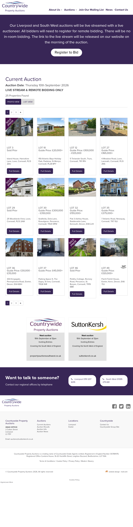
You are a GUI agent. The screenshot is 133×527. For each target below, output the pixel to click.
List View (27, 101)
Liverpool (72, 424)
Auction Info (42, 429)
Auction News (42, 431)
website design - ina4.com (118, 472)
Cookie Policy (61, 461)
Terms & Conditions (47, 461)
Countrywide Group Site (109, 427)
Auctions (69, 10)
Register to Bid (66, 52)
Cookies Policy (74, 480)
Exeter (71, 427)
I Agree (2, 482)
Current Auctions (44, 424)
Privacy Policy (74, 461)
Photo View (13, 101)
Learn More (9, 482)
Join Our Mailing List (91, 10)
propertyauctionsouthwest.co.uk (45, 355)
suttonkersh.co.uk (87, 355)
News (109, 10)
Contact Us (121, 10)
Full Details (14, 171)
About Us (55, 10)
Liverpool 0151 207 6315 (81, 380)
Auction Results (43, 427)
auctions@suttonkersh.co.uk (22, 439)
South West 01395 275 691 (112, 380)
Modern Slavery (87, 461)
